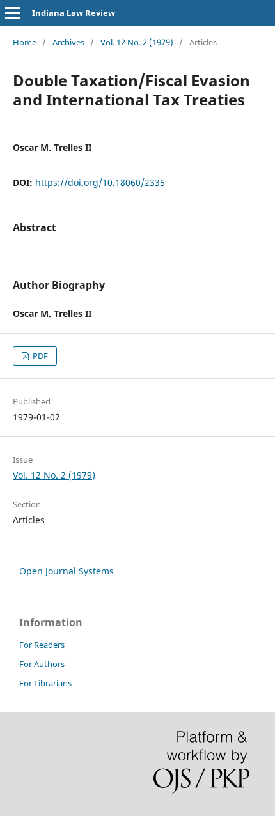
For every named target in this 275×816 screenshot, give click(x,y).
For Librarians (45, 683)
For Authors (42, 664)
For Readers (42, 644)
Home (24, 42)
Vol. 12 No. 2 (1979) (136, 42)
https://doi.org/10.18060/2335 (100, 182)
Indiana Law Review (73, 13)
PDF (39, 356)
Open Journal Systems (66, 571)
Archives (68, 42)
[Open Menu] (13, 13)
